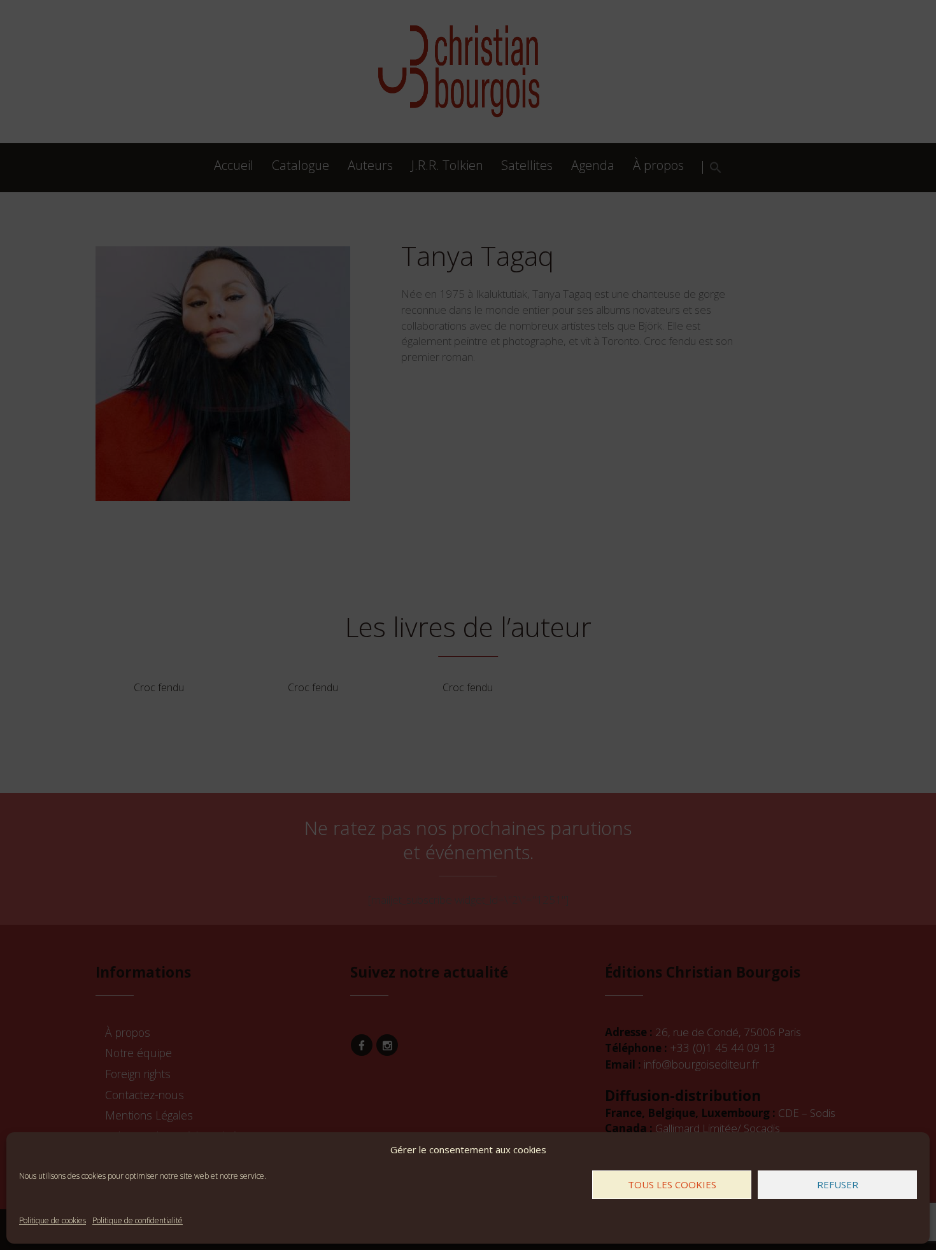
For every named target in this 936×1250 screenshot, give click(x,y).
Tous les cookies (672, 1184)
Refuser (837, 1184)
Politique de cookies (52, 1220)
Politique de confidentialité (137, 1220)
